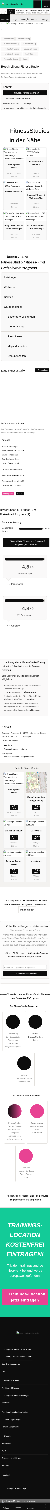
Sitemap (5, 1465)
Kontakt (20, 494)
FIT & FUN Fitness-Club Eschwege (36, 227)
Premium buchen (11, 1381)
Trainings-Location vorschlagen (15, 1395)
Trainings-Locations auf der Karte (16, 1349)
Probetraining (15, 326)
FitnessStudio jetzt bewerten (27, 543)
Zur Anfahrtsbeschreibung (15, 749)
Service (8, 297)
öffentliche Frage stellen (26, 973)
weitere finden (35, 1037)
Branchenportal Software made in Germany (18, 1502)
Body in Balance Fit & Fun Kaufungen (13, 227)
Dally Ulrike (36, 831)
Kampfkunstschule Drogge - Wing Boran (36, 799)
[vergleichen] (3, 31)
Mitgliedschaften (17, 346)
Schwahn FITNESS (13, 831)
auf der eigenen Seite (37, 1128)
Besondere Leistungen (21, 316)
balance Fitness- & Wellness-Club (36, 196)
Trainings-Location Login (15, 1488)
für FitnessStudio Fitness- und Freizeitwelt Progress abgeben (13, 1040)
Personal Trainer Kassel (14, 862)
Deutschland (13, 463)
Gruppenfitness (13, 306)
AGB (4, 1451)
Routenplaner (42, 370)
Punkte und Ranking (10, 1388)
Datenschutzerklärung (11, 1458)
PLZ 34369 (19, 451)
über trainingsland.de (11, 1364)
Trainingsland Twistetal (13, 166)
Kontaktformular (33, 710)
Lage (15, 20)
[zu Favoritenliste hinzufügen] (3, 25)
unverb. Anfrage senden (26, 92)
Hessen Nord (18, 475)
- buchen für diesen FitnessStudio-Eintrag (25, 1172)
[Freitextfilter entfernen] (37, 4)
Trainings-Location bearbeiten (15, 1412)
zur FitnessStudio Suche (3, 11)
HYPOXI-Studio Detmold (36, 163)
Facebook (6, 1475)
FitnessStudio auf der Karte (17, 98)
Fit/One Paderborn (13, 192)
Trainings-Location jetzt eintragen (27, 1297)
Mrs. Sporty (36, 861)
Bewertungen (35, 20)
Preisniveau (14, 336)
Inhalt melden (27, 909)
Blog (4, 1371)
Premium (44, 128)
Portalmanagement (10, 1427)
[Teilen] (39, 1506)
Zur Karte (8, 745)
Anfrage (45, 20)
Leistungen (10, 277)
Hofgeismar (13, 455)
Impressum (7, 1443)
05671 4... (15, 103)
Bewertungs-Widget (12, 1419)
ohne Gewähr (39, 904)
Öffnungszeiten (16, 355)
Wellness (9, 287)
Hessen (17, 459)
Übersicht (5, 20)
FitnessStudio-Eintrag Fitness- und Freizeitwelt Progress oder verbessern (14, 1131)
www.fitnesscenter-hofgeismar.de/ (31, 108)
